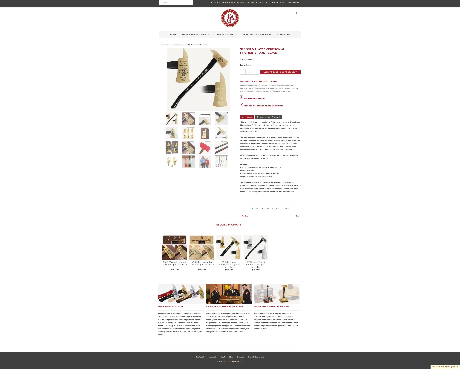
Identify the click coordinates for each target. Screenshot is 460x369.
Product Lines (169, 45)
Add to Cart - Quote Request (280, 72)
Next (298, 216)
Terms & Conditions (256, 357)
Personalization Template (254, 98)
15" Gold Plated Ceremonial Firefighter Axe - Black (229, 264)
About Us (213, 357)
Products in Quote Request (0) (445, 367)
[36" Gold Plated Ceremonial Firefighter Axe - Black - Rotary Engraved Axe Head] (198, 79)
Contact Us (200, 357)
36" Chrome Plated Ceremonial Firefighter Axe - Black (256, 264)
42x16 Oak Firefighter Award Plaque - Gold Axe (202, 263)
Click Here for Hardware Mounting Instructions (263, 106)
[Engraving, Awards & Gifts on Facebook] (296, 13)
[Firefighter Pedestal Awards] (278, 303)
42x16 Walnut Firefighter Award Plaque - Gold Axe (175, 263)
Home (161, 45)
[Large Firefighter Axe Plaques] (230, 303)
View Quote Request (275, 2)
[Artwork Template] (242, 98)
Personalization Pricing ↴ (268, 117)
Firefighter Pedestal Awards (271, 307)
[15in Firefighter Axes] (182, 303)
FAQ (223, 357)
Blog (231, 357)
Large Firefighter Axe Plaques (224, 307)
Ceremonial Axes (181, 45)
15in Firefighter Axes (170, 307)
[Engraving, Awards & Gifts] (230, 19)
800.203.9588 (293, 2)
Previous (245, 216)
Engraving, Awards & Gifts (233, 361)
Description (247, 117)
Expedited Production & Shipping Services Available (237, 2)
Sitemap (240, 357)
